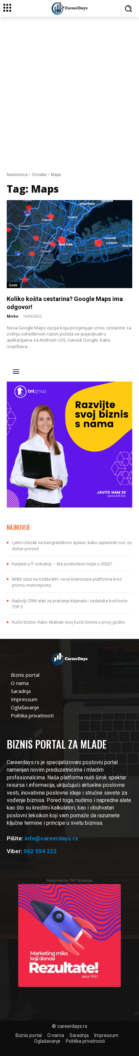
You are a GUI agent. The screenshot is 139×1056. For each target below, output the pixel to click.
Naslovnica (17, 174)
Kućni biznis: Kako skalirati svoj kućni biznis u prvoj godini (68, 622)
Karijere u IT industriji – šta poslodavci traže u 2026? (62, 563)
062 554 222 (40, 851)
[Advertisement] (69, 90)
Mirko (12, 316)
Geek (13, 285)
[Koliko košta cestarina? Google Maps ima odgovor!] (69, 244)
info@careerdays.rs (51, 838)
